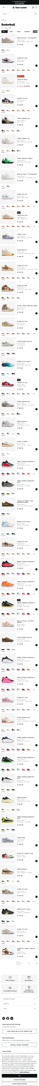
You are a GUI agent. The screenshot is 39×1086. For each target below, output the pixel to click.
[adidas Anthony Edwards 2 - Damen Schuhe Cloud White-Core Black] (13, 474)
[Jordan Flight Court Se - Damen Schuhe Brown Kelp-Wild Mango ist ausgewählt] (3, 650)
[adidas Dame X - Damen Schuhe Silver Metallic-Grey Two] (18, 810)
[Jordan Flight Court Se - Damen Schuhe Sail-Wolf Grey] (13, 650)
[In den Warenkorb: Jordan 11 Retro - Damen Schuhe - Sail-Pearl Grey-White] (36, 86)
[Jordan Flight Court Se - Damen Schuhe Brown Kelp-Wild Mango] (8, 354)
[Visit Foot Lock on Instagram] (3, 1018)
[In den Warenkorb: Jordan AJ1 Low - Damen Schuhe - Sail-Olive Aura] (36, 329)
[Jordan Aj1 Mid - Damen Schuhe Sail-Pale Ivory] (13, 298)
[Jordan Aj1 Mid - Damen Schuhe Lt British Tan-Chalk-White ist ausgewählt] (3, 298)
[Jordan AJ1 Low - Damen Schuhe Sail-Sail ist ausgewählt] (3, 111)
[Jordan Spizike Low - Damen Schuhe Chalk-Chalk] (13, 151)
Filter (5, 31)
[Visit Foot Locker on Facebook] (7, 1018)
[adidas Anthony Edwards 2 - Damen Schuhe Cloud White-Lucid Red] (18, 474)
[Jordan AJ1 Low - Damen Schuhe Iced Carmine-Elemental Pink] (28, 70)
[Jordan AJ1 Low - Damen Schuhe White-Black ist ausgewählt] (3, 70)
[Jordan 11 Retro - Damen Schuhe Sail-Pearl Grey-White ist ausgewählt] (3, 90)
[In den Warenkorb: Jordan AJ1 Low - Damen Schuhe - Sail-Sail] (36, 106)
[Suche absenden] (35, 14)
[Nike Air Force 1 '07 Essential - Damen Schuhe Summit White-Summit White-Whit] (8, 50)
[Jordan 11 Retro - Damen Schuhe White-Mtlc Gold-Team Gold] (8, 90)
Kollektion (27, 31)
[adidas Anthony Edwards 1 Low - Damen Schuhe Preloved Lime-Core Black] (8, 494)
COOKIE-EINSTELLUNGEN (19, 1083)
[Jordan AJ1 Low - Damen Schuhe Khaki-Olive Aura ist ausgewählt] (3, 901)
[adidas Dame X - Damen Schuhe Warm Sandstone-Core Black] (18, 434)
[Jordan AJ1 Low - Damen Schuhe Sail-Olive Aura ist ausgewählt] (3, 334)
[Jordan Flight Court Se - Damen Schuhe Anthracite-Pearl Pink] (13, 354)
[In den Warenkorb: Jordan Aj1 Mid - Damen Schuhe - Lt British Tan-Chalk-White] (36, 293)
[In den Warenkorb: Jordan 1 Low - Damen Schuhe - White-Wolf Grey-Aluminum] (36, 242)
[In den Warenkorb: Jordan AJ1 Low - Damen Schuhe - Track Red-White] (36, 389)
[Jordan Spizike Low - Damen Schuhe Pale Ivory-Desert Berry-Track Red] (13, 131)
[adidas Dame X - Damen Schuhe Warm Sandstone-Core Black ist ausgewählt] (3, 881)
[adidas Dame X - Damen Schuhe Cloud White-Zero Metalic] (13, 434)
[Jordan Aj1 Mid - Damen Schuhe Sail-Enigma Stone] (18, 298)
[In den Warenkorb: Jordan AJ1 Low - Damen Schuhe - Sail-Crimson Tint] (36, 937)
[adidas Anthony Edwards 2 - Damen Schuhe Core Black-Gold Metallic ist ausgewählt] (3, 614)
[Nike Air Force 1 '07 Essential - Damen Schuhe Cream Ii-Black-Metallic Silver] (8, 186)
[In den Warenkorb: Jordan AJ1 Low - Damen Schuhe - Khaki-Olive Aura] (36, 897)
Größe (11, 31)
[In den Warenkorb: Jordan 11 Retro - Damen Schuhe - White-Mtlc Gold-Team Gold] (36, 449)
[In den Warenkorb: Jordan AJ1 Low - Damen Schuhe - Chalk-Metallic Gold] (36, 222)
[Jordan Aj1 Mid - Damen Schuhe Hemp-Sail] (8, 298)
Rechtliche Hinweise (9, 999)
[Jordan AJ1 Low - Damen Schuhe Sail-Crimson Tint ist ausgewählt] (3, 941)
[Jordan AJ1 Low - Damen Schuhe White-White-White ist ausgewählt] (3, 206)
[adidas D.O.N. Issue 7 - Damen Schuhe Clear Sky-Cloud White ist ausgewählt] (3, 534)
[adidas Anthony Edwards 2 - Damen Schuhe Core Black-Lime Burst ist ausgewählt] (3, 770)
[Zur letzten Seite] (36, 963)
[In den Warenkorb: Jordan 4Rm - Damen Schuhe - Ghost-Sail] (36, 845)
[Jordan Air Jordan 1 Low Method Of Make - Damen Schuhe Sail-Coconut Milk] (8, 514)
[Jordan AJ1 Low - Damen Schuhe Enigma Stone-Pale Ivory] (13, 70)
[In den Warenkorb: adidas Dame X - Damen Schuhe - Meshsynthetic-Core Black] (36, 805)
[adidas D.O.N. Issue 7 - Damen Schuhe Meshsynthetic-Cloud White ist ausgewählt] (3, 374)
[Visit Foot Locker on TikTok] (11, 1018)
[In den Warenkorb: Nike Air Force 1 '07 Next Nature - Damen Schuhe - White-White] (36, 629)
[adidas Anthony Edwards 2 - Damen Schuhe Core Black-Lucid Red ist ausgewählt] (3, 574)
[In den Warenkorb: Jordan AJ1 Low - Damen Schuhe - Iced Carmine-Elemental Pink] (36, 705)
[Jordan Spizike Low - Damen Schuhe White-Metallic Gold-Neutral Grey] (18, 131)
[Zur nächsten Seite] (29, 963)
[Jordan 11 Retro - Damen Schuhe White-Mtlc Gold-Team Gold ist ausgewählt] (3, 454)
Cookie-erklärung (24, 1072)
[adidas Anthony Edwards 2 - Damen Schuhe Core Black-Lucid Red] (8, 474)
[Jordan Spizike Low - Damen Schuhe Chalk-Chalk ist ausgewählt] (3, 131)
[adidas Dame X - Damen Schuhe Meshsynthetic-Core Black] (8, 434)
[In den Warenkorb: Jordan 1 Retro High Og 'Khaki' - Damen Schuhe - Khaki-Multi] (36, 313)
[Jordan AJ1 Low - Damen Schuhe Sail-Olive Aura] (28, 554)
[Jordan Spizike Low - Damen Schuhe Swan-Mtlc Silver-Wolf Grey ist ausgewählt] (3, 151)
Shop (5, 1008)
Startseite (3, 20)
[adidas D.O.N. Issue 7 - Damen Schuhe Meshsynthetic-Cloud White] (8, 534)
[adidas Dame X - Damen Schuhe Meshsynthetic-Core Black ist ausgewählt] (3, 810)
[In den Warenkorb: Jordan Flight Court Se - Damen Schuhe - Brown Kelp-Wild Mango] (36, 645)
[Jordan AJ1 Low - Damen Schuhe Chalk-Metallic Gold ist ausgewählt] (3, 226)
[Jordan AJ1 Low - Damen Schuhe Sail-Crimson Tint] (18, 70)
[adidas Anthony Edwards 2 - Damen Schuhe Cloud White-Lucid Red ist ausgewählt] (3, 750)
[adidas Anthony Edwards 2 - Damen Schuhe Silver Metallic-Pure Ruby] (23, 574)
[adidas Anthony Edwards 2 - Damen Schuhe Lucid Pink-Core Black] (23, 474)
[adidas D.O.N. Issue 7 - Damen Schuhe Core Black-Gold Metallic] (13, 374)
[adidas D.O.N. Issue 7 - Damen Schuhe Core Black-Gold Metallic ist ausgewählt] (3, 921)
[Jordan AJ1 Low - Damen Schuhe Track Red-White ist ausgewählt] (3, 394)
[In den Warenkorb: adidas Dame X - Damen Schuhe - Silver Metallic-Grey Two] (36, 429)
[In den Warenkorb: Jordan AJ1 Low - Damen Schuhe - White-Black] (36, 66)
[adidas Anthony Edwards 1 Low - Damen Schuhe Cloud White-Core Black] (13, 494)
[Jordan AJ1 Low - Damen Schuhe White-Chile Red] (8, 70)
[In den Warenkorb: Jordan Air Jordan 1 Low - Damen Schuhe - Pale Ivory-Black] (36, 861)
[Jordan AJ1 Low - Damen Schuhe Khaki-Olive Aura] (23, 70)
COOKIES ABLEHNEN (19, 1079)
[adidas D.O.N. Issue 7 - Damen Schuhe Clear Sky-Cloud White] (8, 374)
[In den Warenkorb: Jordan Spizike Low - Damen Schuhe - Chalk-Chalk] (36, 126)
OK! (19, 1075)
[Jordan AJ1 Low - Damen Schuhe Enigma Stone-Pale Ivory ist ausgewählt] (3, 554)
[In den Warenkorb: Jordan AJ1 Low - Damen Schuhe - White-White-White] (36, 202)
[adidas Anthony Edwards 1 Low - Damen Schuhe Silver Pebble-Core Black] (13, 790)
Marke (18, 31)
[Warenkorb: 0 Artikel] (36, 7)
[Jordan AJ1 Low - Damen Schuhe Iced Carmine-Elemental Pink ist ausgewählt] (3, 710)
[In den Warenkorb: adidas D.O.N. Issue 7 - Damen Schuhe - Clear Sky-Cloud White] (36, 529)
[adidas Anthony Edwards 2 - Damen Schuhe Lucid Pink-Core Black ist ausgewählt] (3, 690)
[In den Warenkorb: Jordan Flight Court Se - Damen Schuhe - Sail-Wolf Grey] (36, 349)
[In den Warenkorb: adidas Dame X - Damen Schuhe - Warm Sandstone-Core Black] (36, 877)
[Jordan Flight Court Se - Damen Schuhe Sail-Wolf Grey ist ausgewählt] (3, 354)
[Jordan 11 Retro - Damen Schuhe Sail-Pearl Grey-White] (8, 454)
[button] (10, 28)
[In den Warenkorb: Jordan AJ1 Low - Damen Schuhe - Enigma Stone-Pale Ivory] (36, 549)
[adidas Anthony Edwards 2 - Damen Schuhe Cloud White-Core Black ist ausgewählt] (3, 670)
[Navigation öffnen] (3, 7)
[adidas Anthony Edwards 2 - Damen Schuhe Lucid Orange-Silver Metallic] (28, 474)
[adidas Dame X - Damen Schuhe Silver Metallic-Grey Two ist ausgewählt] (3, 434)
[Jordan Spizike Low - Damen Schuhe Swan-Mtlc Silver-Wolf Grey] (8, 131)
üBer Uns (6, 1003)
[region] (19, 2)
